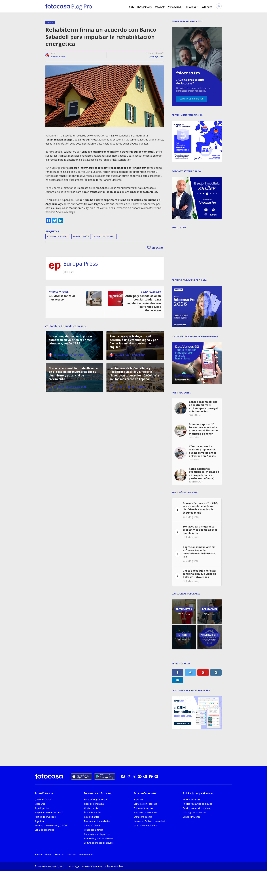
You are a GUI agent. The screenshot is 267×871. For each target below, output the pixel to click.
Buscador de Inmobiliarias (97, 821)
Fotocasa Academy (143, 808)
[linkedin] (145, 776)
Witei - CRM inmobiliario (145, 825)
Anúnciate (138, 799)
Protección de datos (92, 866)
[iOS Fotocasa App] (81, 776)
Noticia (50, 22)
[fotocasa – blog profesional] (68, 6)
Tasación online (92, 825)
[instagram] (128, 776)
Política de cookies (113, 866)
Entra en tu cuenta (143, 816)
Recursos (191, 6)
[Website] (65, 272)
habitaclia (71, 854)
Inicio (131, 6)
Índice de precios (92, 812)
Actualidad (174, 6)
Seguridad (39, 821)
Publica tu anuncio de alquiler (197, 803)
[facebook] (123, 776)
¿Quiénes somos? (43, 799)
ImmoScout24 (86, 854)
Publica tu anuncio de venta (196, 808)
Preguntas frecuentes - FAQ (48, 812)
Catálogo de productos (194, 812)
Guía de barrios (91, 816)
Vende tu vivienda (191, 816)
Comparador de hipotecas (97, 834)
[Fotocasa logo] (49, 776)
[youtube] (140, 776)
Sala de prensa (42, 808)
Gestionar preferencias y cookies (51, 825)
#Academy (160, 6)
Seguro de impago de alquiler (98, 842)
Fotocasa (59, 854)
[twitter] (134, 776)
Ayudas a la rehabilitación (58, 236)
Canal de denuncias (44, 829)
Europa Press (58, 56)
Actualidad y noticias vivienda (98, 838)
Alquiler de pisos (92, 808)
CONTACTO (206, 6)
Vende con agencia (93, 829)
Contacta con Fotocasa (145, 803)
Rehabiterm (52, 135)
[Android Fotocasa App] (104, 776)
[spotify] (156, 776)
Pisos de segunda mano (96, 799)
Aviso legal (74, 866)
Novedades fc (144, 6)
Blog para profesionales (145, 812)
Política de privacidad (45, 816)
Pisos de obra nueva (94, 803)
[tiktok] (151, 776)
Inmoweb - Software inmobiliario (150, 821)
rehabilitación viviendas (105, 236)
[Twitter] (71, 272)
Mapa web (40, 803)
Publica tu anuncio (192, 799)
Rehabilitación (81, 236)
